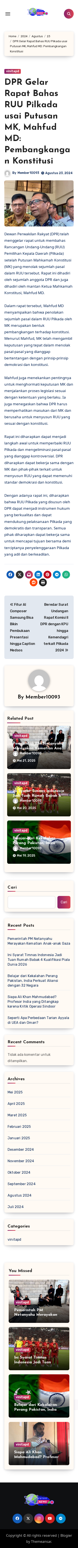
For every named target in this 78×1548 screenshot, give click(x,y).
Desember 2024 (21, 1149)
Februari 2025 (19, 1127)
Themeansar (41, 1541)
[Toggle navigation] (7, 13)
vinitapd (12, 71)
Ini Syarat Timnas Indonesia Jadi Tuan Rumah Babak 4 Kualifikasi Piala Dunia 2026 (39, 959)
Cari (12, 887)
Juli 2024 (16, 1207)
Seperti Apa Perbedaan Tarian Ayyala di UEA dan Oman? (38, 1020)
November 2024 (21, 1161)
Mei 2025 (15, 1092)
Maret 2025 (17, 1115)
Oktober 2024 (19, 1172)
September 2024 (22, 1184)
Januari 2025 (19, 1138)
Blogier (66, 1535)
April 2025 (16, 1104)
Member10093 (28, 173)
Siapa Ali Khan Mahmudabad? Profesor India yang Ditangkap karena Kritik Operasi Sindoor (33, 1001)
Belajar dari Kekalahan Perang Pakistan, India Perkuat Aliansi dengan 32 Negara (33, 980)
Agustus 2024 (19, 1195)
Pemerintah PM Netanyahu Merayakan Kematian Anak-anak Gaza (39, 748)
